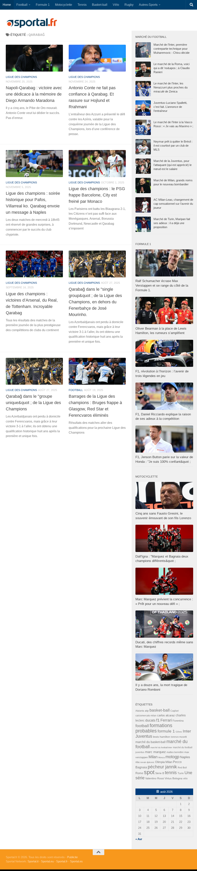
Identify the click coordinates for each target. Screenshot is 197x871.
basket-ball (159, 710)
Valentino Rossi (154, 778)
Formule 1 (43, 4)
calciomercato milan (145, 715)
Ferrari (166, 720)
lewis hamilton (161, 736)
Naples (185, 757)
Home (7, 4)
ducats (150, 720)
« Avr (138, 839)
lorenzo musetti (179, 737)
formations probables (153, 728)
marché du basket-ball (150, 742)
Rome (139, 773)
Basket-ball (99, 4)
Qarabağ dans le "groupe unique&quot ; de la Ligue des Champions (33, 402)
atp (147, 710)
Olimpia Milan (163, 762)
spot (149, 772)
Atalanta (139, 711)
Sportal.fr (62, 861)
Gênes (179, 732)
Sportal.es (76, 861)
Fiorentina (178, 720)
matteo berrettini (175, 752)
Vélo (116, 4)
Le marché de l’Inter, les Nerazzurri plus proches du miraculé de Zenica (171, 87)
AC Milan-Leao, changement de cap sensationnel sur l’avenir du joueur (173, 203)
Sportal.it (33, 861)
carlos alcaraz (166, 715)
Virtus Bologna (173, 778)
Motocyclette (63, 4)
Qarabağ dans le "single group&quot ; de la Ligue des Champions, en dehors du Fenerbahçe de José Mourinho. (95, 302)
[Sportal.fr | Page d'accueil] (32, 23)
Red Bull (182, 767)
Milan (153, 757)
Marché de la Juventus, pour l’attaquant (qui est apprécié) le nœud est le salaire (173, 165)
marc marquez (155, 752)
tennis (171, 772)
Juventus (143, 736)
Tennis (82, 4)
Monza (161, 757)
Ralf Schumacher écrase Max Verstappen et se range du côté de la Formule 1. (161, 285)
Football (22, 4)
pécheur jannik (162, 766)
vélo (185, 778)
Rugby (129, 4)
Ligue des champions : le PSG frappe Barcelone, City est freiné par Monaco (97, 195)
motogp (172, 756)
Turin (181, 773)
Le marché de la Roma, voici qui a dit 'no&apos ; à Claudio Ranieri (172, 68)
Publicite (72, 857)
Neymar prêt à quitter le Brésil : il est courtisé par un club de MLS (173, 145)
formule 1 (166, 731)
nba (137, 762)
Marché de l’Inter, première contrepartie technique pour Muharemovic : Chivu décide (171, 48)
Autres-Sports (148, 4)
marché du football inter (161, 747)
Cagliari (174, 710)
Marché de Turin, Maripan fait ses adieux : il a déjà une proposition (172, 223)
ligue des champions (21, 76)
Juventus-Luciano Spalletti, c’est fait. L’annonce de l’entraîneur (170, 106)
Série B (159, 773)
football (76, 390)
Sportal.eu (47, 861)
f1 (158, 720)
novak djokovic (147, 762)
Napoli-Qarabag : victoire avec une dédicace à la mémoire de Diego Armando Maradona (34, 94)
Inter (187, 731)
